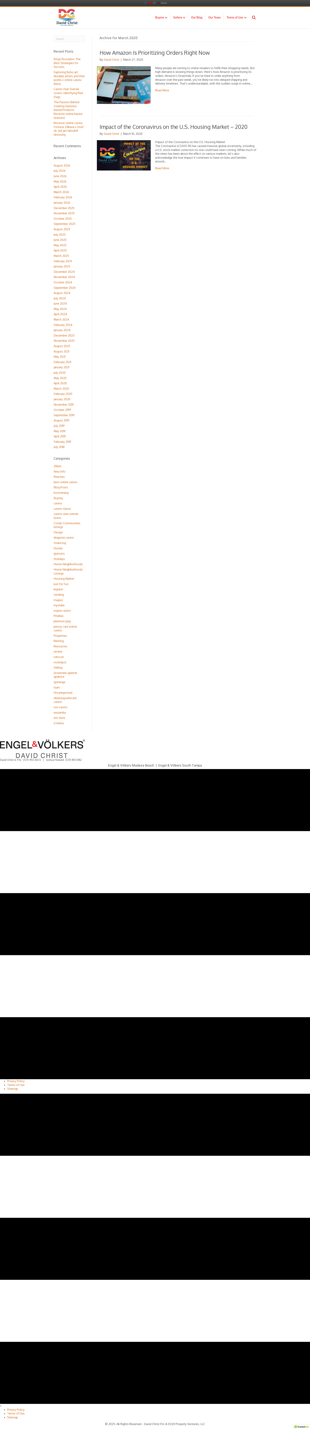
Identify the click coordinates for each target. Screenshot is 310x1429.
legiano (58, 589)
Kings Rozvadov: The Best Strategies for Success (67, 63)
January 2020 (62, 399)
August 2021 (61, 351)
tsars (57, 687)
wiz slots (59, 718)
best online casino (65, 482)
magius (58, 600)
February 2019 (62, 441)
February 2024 (63, 325)
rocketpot (60, 662)
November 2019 (64, 404)
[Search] (251, 17)
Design (58, 532)
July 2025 (59, 234)
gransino (59, 553)
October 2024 (63, 282)
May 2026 (60, 181)
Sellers (177, 17)
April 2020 (60, 383)
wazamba (60, 712)
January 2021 (61, 367)
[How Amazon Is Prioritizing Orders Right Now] (124, 85)
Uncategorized (63, 692)
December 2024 (64, 272)
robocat (59, 657)
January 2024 (62, 330)
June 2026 (60, 176)
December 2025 (64, 208)
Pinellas (59, 616)
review (58, 651)
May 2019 (59, 431)
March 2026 (61, 192)
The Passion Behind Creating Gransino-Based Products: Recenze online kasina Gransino (68, 109)
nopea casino (62, 610)
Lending (59, 594)
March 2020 (61, 388)
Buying (58, 498)
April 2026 (60, 186)
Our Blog (196, 17)
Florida (58, 548)
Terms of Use (235, 17)
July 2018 (59, 447)
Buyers (159, 17)
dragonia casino (64, 537)
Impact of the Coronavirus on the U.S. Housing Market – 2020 (174, 126)
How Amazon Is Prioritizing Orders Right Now (155, 52)
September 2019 (64, 415)
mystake (59, 605)
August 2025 (62, 229)
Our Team (214, 17)
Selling (58, 667)
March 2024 (61, 319)
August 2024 (62, 293)
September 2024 (65, 287)
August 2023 (62, 346)
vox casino (60, 707)
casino (58, 503)
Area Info (59, 471)
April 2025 (60, 250)
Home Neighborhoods (68, 564)
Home (164, 3)
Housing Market (64, 578)
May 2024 (60, 309)
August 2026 (62, 165)
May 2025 (60, 245)
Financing (60, 543)
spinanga (59, 682)
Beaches (59, 476)
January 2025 (62, 266)
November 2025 (64, 213)
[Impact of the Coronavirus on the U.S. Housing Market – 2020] (124, 155)
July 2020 (60, 372)
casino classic (62, 508)
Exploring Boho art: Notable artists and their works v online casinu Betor (69, 78)
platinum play (62, 621)
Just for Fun (61, 584)
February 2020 (63, 394)
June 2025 (60, 240)
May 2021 (59, 356)
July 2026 (59, 170)
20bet (57, 466)
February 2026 (63, 197)
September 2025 (64, 224)
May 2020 (60, 378)
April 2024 (60, 314)
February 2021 (62, 362)
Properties (60, 636)
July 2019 (59, 426)
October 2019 (62, 410)
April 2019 (60, 436)
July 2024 (60, 298)
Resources (60, 646)
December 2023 (64, 335)
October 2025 (63, 218)
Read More (162, 90)
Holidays (59, 559)
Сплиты (59, 723)
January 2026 (62, 202)
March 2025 (61, 256)
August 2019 (61, 420)
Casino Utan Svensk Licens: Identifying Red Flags (68, 93)
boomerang (61, 492)
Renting (59, 641)
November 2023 (64, 340)
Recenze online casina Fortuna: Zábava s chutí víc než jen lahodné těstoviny (68, 128)
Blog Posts (61, 487)
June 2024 (60, 303)
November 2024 (64, 277)
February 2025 (63, 261)
